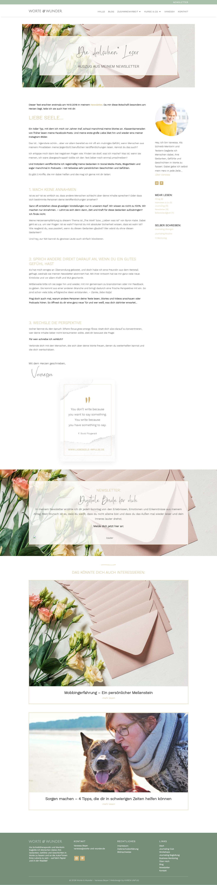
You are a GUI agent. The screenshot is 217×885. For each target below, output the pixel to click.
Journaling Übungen (164, 229)
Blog (161, 864)
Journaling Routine (163, 234)
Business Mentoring (168, 858)
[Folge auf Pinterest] (161, 183)
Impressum (122, 846)
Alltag (157, 199)
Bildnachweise (124, 852)
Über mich (164, 861)
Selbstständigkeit (163, 213)
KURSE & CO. (151, 11)
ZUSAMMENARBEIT (127, 11)
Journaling (160, 206)
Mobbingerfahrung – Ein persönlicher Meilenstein (108, 692)
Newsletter (180, 2)
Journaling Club (166, 849)
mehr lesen (108, 698)
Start (161, 846)
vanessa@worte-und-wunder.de (89, 848)
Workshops (164, 852)
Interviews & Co (162, 202)
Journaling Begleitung (169, 855)
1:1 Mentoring (161, 238)
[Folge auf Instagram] (157, 183)
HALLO (101, 11)
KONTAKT (183, 11)
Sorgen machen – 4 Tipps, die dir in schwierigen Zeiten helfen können (108, 798)
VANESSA (169, 11)
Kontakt (163, 870)
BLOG (111, 11)
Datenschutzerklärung (127, 849)
